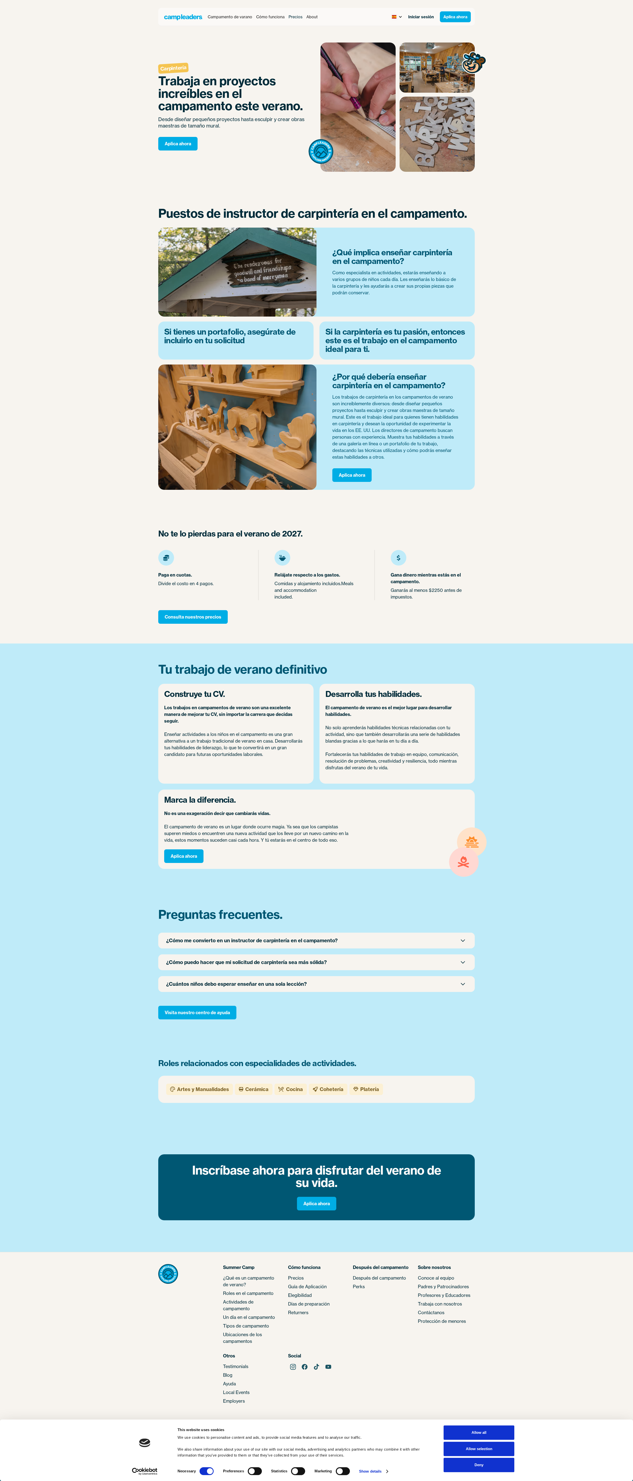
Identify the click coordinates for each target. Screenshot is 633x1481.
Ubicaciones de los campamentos (242, 1338)
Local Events (236, 1392)
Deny (479, 1465)
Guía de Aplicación (307, 1286)
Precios (295, 16)
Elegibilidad (300, 1295)
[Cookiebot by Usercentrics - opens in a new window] (144, 1471)
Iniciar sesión (421, 16)
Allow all (479, 1432)
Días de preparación (309, 1304)
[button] (230, 17)
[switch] (255, 1471)
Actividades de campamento (238, 1305)
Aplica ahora (455, 16)
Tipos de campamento (246, 1326)
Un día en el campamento (249, 1317)
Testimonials (235, 1366)
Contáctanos (431, 1312)
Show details (370, 1471)
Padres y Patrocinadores (443, 1286)
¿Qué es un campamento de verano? (248, 1281)
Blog (227, 1375)
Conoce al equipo (436, 1278)
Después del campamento (379, 1278)
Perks (359, 1286)
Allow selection (479, 1449)
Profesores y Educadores (444, 1295)
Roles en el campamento (248, 1293)
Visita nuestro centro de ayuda (197, 1012)
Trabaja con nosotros (440, 1304)
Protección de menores (442, 1321)
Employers (234, 1401)
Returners (298, 1312)
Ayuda (229, 1383)
